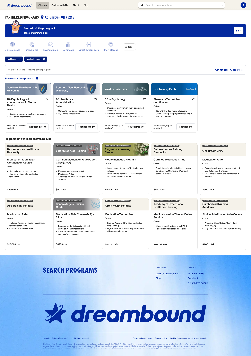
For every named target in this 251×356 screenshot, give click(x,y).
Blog (86, 5)
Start (238, 30)
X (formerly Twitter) (198, 282)
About (76, 5)
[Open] (222, 5)
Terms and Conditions (142, 338)
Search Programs (70, 270)
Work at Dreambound (167, 273)
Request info (36, 126)
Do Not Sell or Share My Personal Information (189, 338)
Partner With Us (59, 5)
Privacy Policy (161, 338)
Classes (42, 5)
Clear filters (236, 69)
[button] (129, 46)
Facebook (193, 278)
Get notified (221, 69)
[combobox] (185, 5)
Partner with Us (196, 273)
